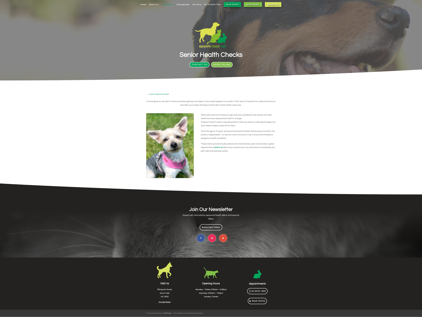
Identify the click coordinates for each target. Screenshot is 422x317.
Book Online (232, 4)
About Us (153, 4)
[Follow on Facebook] (201, 238)
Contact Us (273, 4)
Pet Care (197, 4)
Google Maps (165, 302)
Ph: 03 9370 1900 (212, 4)
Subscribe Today (211, 227)
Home (143, 4)
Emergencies (183, 4)
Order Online (253, 4)
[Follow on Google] (223, 238)
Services (167, 4)
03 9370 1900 (258, 291)
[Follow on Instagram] (212, 238)
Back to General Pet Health (159, 94)
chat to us (218, 147)
